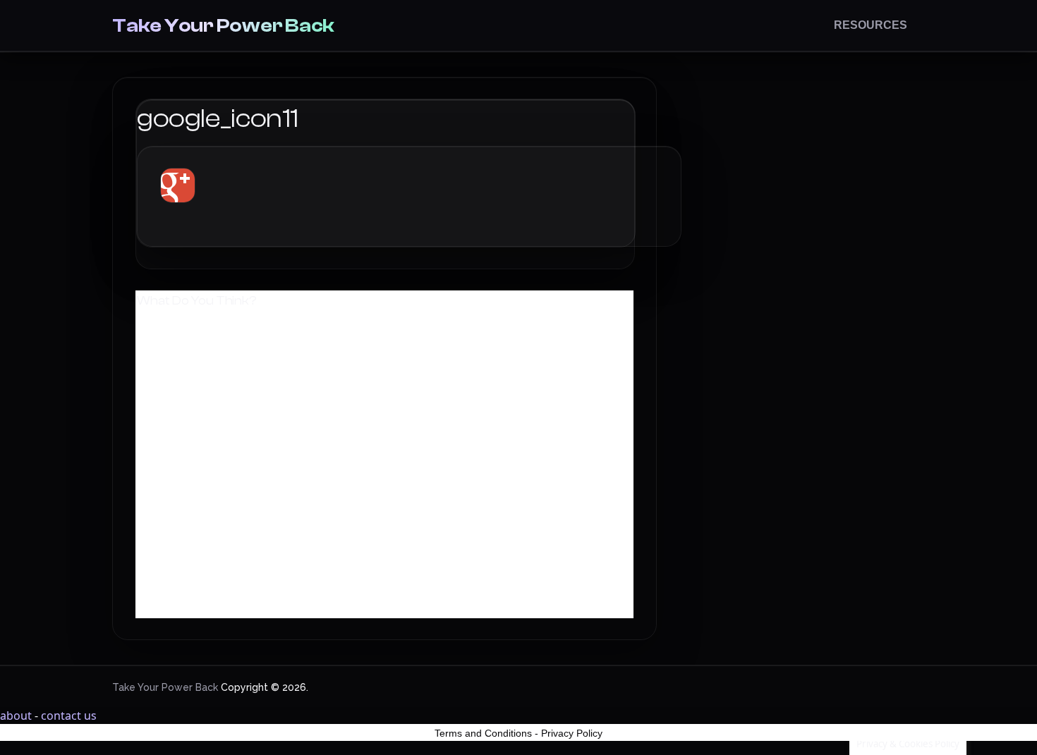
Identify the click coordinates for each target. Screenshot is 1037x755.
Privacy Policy (571, 733)
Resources (870, 25)
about (16, 715)
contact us (69, 715)
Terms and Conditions (483, 733)
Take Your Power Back (223, 25)
